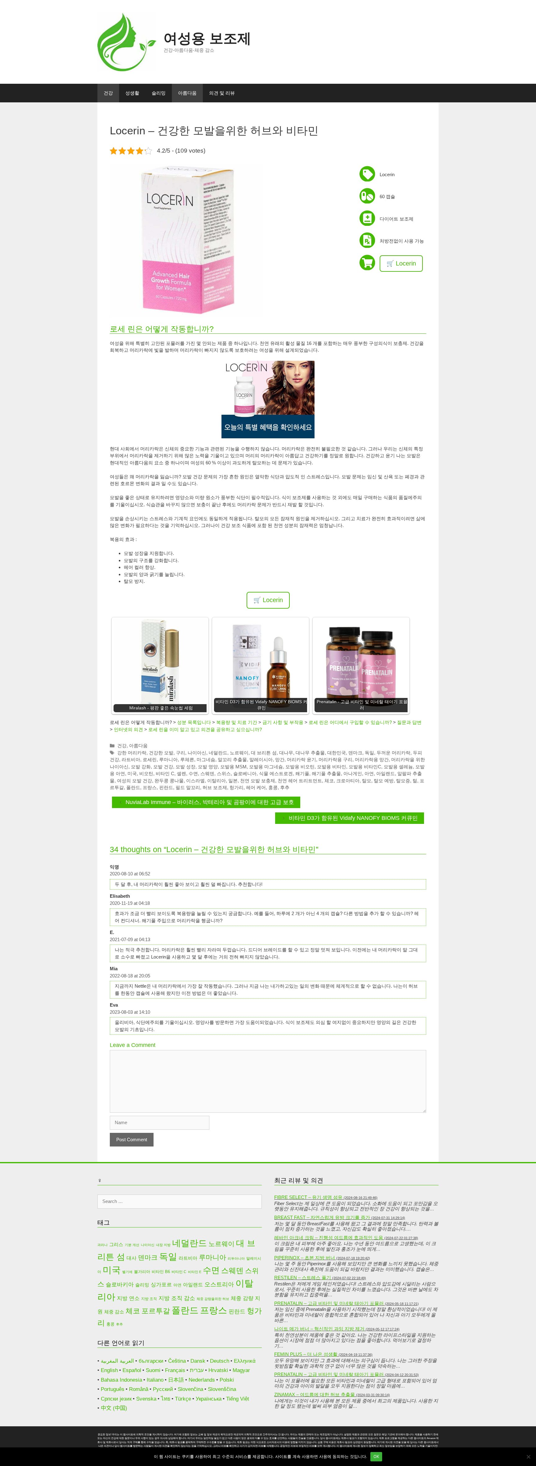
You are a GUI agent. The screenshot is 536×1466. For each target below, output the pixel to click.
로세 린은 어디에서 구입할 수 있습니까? (350, 722)
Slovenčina (190, 1389)
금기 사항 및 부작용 (282, 722)
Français (175, 1370)
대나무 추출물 (310, 752)
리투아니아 (236, 1258)
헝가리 (236, 787)
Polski (227, 1380)
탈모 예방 (384, 780)
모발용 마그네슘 (266, 766)
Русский (163, 1389)
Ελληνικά (245, 1361)
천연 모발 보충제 (257, 780)
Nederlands (202, 1380)
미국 (132, 773)
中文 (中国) (114, 1408)
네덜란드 (218, 752)
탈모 (366, 780)
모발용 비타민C (365, 766)
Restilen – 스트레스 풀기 (302, 1277)
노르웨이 (239, 752)
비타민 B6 (161, 1271)
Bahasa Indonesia (121, 1380)
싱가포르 (161, 1285)
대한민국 (336, 752)
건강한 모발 (161, 752)
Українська (208, 1399)
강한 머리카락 (131, 752)
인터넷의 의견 (128, 729)
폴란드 (133, 787)
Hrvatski (218, 1370)
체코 (329, 780)
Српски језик (116, 1399)
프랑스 (150, 787)
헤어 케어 (256, 787)
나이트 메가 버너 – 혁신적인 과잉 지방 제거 (319, 1328)
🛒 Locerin (401, 263)
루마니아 (168, 759)
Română (138, 1389)
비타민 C (165, 773)
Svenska (146, 1399)
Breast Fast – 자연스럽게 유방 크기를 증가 (322, 1217)
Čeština (177, 1361)
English (109, 1370)
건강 (108, 93)
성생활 (132, 93)
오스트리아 (219, 1284)
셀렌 (181, 773)
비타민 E (194, 1272)
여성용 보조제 (207, 38)
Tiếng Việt (237, 1399)
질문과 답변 (409, 722)
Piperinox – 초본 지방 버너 (304, 1257)
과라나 (102, 1245)
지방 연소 (128, 1298)
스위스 (224, 773)
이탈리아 (216, 780)
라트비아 (131, 759)
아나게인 (352, 773)
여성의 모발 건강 (134, 780)
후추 (284, 787)
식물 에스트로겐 (276, 773)
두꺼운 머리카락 (393, 752)
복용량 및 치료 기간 (236, 722)
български (151, 1361)
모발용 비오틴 (300, 766)
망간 (279, 759)
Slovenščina (222, 1389)
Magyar (241, 1370)
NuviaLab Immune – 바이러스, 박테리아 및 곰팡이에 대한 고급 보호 (210, 802)
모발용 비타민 (331, 766)
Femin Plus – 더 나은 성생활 (305, 1354)
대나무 (286, 752)
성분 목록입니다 (194, 722)
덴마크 (355, 752)
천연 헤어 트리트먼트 (300, 780)
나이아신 (197, 752)
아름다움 (187, 93)
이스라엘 (195, 780)
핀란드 (166, 787)
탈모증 (403, 780)
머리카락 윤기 (301, 759)
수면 (193, 773)
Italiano (155, 1380)
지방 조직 (149, 1299)
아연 (369, 773)
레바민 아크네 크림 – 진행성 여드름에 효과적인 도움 (328, 1237)
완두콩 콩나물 (169, 780)
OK (376, 1456)
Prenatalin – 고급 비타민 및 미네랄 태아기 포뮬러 (329, 1303)
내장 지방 (163, 1245)
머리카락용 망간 (372, 759)
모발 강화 (141, 766)
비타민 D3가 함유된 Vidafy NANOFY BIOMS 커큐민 (353, 818)
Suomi (153, 1370)
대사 (131, 1258)
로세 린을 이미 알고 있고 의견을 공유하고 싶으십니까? (205, 729)
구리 (180, 752)
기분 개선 (132, 1245)
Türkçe (183, 1399)
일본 (233, 780)
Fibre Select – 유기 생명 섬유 (308, 1197)
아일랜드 (385, 773)
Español (132, 1370)
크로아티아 (348, 780)
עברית (197, 1370)
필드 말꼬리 (188, 787)
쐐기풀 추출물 (326, 773)
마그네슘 (206, 759)
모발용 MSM (233, 766)
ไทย (165, 1399)
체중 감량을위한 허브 (213, 1299)
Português (112, 1389)
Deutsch (219, 1361)
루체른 (187, 759)
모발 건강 (163, 766)
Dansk (197, 1361)
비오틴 (146, 773)
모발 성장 (185, 766)
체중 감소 (114, 1311)
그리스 (116, 1244)
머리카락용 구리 (335, 759)
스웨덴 (207, 773)
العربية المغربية (117, 1361)
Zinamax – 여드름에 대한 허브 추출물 (314, 1394)
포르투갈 (155, 1311)
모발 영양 (208, 766)
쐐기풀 (302, 773)
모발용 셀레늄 (398, 766)
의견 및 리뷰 (222, 93)
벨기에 (127, 1272)
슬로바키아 (120, 1284)
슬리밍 (159, 93)
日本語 (176, 1380)
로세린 (150, 759)
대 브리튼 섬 (264, 752)
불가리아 (142, 1271)
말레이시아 (261, 759)
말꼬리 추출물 (232, 759)
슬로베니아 (245, 773)
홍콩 (273, 787)
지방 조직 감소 (177, 1298)
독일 (369, 752)
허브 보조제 (215, 787)
